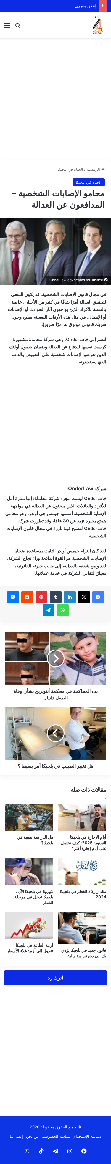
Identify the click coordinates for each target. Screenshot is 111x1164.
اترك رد (55, 978)
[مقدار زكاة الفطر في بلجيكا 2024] (82, 871)
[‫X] (84, 597)
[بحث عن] (18, 27)
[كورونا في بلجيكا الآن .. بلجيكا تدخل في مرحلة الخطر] (29, 871)
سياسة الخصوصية (56, 1136)
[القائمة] (7, 27)
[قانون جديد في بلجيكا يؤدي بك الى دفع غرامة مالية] (82, 928)
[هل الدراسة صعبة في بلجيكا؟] (29, 817)
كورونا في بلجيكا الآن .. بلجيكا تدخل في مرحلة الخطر (34, 897)
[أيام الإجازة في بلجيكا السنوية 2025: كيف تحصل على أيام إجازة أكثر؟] (82, 817)
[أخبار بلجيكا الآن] (98, 25)
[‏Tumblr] (56, 597)
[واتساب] (63, 610)
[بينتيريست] (41, 597)
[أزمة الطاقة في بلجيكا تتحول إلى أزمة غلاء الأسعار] (29, 925)
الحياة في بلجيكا (70, 169)
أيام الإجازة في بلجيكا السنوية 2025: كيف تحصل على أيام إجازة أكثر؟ (83, 842)
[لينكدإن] (70, 597)
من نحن (32, 1136)
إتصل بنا (16, 1136)
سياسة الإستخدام (87, 1136)
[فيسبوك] (98, 597)
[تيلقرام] (48, 610)
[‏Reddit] (27, 597)
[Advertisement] (55, 99)
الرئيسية (93, 169)
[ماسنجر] (13, 597)
